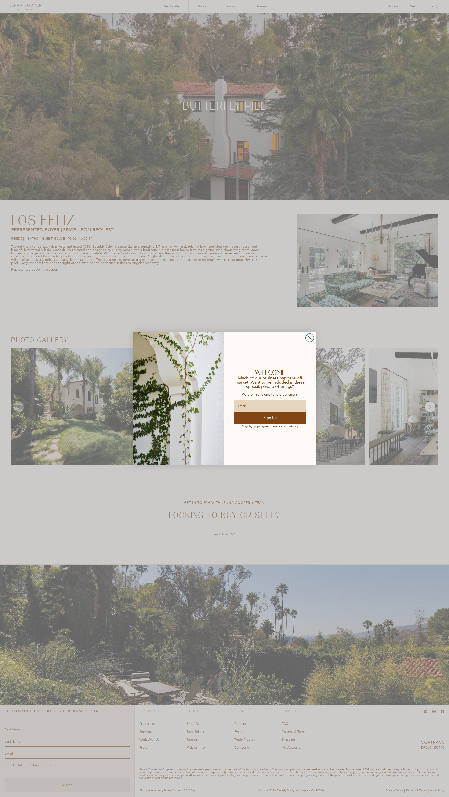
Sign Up (270, 418)
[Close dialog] (310, 338)
